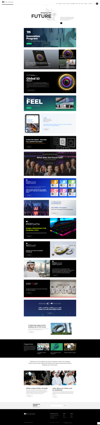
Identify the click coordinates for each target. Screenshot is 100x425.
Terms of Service (65, 422)
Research (60, 3)
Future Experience (52, 418)
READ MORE (46, 129)
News (80, 3)
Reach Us (90, 3)
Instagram (71, 416)
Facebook (71, 414)
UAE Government (57, 422)
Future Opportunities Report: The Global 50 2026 (67, 57)
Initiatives (68, 3)
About (82, 3)
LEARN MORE (29, 236)
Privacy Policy (70, 422)
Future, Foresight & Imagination (54, 414)
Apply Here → (29, 43)
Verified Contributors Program (70, 352)
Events (77, 3)
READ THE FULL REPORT (31, 90)
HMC (57, 3)
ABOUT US (55, 396)
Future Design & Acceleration (53, 417)
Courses (63, 3)
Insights (64, 414)
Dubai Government (52, 422)
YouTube (71, 415)
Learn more (55, 275)
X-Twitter (71, 417)
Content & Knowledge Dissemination (54, 415)
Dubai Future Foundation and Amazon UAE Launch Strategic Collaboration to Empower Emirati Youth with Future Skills (67, 67)
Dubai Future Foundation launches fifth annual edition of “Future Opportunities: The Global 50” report (37, 64)
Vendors (85, 3)
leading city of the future (49, 365)
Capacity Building (52, 416)
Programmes (73, 3)
